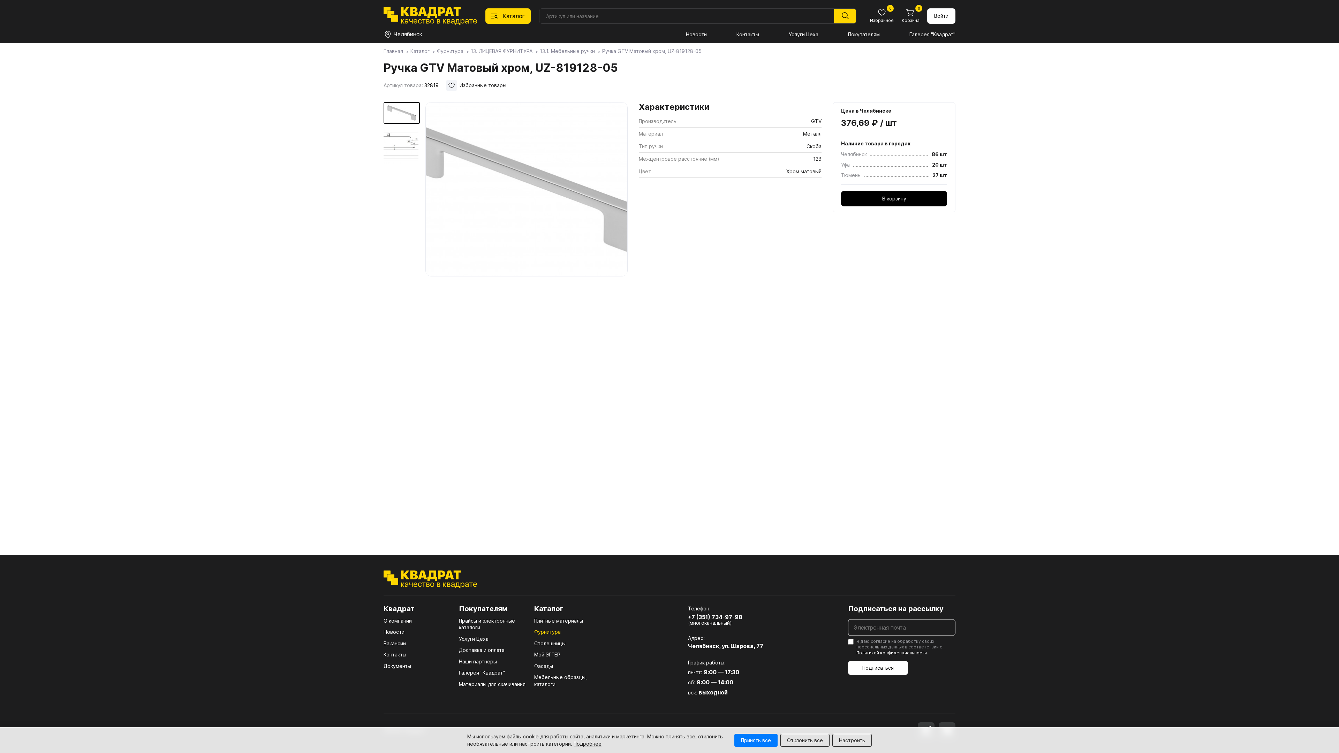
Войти (941, 16)
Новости (696, 34)
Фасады (543, 666)
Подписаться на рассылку (896, 608)
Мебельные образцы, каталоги (560, 680)
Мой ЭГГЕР (547, 654)
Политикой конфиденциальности (891, 652)
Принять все (756, 740)
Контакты (747, 34)
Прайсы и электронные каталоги (487, 624)
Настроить (852, 740)
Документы (397, 666)
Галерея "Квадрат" (932, 34)
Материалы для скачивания (492, 684)
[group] (526, 189)
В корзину (894, 198)
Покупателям (864, 34)
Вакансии (395, 643)
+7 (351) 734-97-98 (715, 617)
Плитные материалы (558, 621)
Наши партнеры (478, 661)
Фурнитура (547, 632)
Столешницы (550, 643)
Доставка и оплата (482, 650)
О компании (398, 621)
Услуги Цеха (803, 34)
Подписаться (878, 668)
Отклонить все (805, 740)
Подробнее (588, 744)
